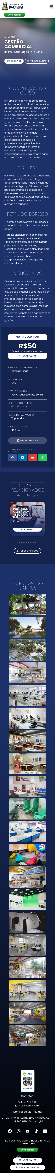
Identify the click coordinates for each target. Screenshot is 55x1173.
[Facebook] (10, 1131)
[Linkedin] (45, 1131)
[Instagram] (19, 1131)
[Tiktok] (36, 1131)
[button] (51, 6)
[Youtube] (27, 1131)
